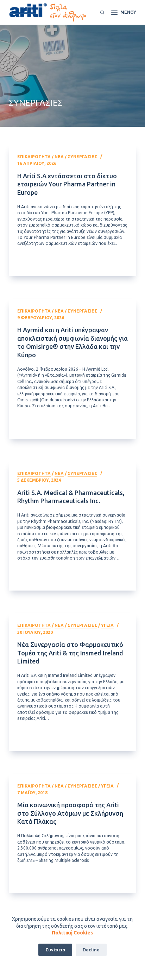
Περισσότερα (76, 263)
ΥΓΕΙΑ (107, 625)
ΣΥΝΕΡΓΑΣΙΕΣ (82, 156)
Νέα (59, 156)
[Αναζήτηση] (102, 12)
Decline (91, 949)
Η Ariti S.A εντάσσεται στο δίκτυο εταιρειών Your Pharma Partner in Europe (67, 184)
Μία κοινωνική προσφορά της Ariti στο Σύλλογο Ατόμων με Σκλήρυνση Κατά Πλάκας (70, 813)
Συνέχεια (55, 949)
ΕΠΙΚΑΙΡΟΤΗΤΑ (34, 156)
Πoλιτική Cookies (72, 933)
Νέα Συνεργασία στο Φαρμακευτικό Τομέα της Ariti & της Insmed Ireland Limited (70, 653)
